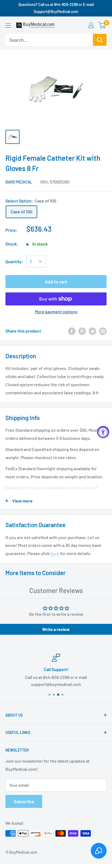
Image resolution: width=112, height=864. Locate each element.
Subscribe (24, 801)
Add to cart (56, 281)
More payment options (56, 311)
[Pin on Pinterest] (82, 331)
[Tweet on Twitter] (92, 331)
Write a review (56, 629)
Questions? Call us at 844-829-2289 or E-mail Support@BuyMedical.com (56, 8)
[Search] (100, 40)
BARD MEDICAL (18, 181)
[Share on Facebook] (72, 331)
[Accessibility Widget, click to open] (103, 432)
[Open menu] (8, 25)
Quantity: (14, 261)
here (55, 553)
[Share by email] (103, 331)
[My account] (91, 25)
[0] (102, 25)
